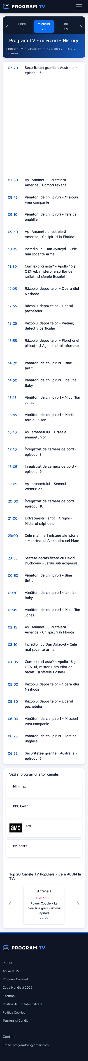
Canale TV (34, 48)
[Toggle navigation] (79, 6)
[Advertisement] (44, 126)
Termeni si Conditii (16, 1020)
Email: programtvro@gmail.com (26, 1045)
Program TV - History (60, 48)
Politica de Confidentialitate (22, 1004)
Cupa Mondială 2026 (17, 987)
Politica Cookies (14, 1012)
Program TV (14, 48)
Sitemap (9, 996)
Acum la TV (11, 971)
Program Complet (15, 979)
